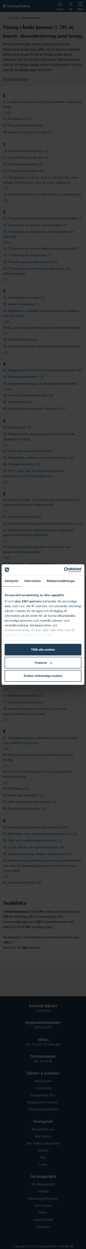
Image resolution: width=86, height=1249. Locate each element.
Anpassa (41, 662)
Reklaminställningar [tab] (61, 581)
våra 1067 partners (28, 601)
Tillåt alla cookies (43, 649)
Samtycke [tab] (11, 581)
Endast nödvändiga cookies (43, 675)
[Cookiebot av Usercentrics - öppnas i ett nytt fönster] (63, 569)
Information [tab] (32, 581)
